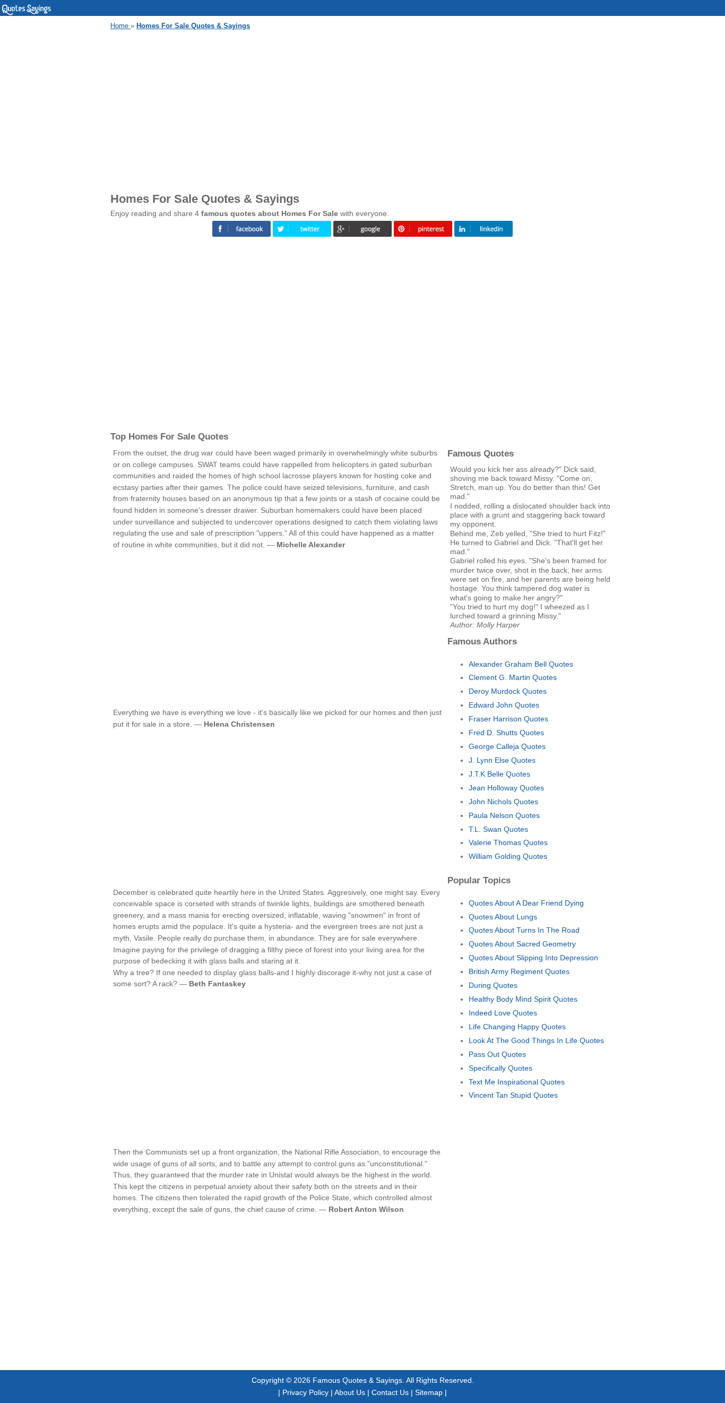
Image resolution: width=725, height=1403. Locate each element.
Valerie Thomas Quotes (508, 842)
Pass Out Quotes (497, 1054)
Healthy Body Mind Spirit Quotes (523, 999)
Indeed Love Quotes (503, 1013)
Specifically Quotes (500, 1068)
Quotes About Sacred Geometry (522, 944)
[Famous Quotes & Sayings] (26, 13)
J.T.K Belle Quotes (499, 774)
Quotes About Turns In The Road (524, 930)
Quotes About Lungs (503, 917)
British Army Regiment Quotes (519, 971)
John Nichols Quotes (503, 801)
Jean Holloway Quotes (506, 788)
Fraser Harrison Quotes (508, 719)
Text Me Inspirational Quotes (517, 1082)
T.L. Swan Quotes (498, 829)
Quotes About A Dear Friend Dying (526, 903)
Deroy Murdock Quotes (508, 691)
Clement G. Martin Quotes (513, 677)
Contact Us (390, 1392)
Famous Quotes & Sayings (357, 1380)
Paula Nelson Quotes (504, 815)
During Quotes (493, 985)
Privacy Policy (305, 1392)
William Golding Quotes (508, 856)
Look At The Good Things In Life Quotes (536, 1040)
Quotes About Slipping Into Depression (533, 957)
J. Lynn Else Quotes (502, 760)
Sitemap (429, 1392)
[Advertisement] (362, 109)
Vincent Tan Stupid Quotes (513, 1095)
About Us (349, 1392)
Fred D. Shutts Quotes (506, 732)
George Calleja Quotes (507, 746)
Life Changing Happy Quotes (517, 1026)
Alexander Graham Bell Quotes (521, 664)
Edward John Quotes (504, 705)
